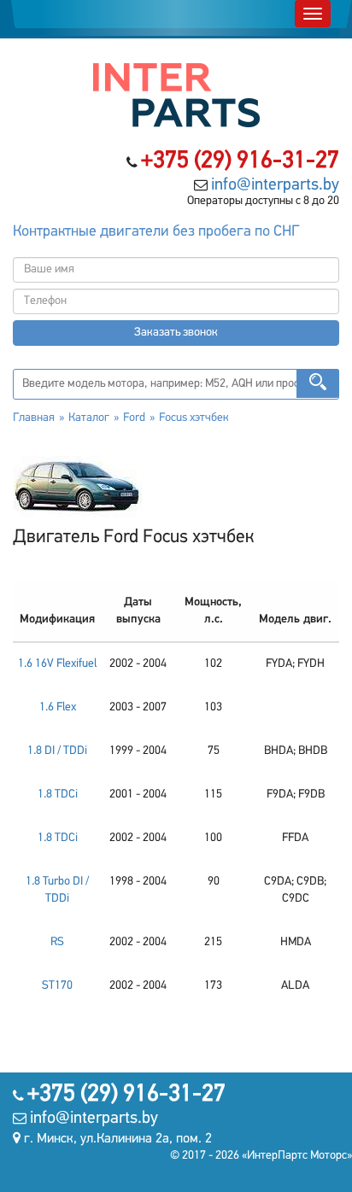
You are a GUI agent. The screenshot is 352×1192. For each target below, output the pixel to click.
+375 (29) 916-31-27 (240, 161)
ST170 (57, 985)
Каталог (88, 418)
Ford (134, 418)
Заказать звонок (176, 332)
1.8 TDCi (58, 794)
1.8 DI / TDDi (57, 751)
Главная (34, 418)
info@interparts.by (275, 185)
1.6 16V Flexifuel (57, 663)
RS (57, 942)
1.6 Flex (57, 707)
